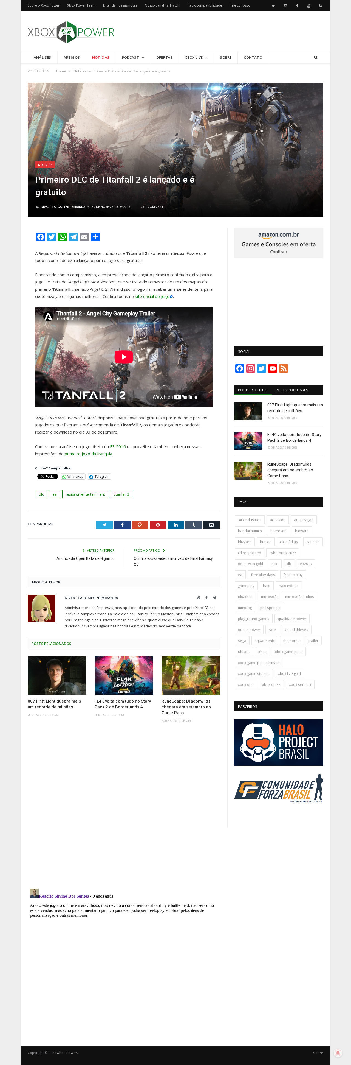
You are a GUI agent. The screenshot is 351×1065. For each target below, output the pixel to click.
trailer (313, 640)
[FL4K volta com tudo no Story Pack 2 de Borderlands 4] (124, 675)
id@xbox (245, 596)
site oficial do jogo (152, 296)
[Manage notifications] (338, 1053)
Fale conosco (240, 5)
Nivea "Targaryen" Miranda (63, 207)
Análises (42, 57)
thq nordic (291, 640)
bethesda (278, 530)
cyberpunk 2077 (283, 552)
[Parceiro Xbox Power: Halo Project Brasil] (278, 764)
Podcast (130, 57)
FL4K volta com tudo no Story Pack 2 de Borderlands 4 (123, 704)
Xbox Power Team (81, 5)
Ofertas (164, 57)
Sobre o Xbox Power (44, 5)
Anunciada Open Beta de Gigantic (85, 558)
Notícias (101, 57)
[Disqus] (124, 807)
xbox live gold (289, 673)
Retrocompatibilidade (205, 5)
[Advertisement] (223, 31)
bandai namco (250, 530)
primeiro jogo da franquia (88, 453)
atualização (303, 519)
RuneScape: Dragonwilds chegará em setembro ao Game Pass (186, 707)
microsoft (269, 596)
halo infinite (289, 585)
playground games (253, 618)
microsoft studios (299, 596)
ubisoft (244, 651)
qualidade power (292, 618)
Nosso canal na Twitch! (162, 5)
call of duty (289, 541)
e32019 (306, 563)
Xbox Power (67, 1052)
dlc (41, 494)
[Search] (315, 57)
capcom (313, 541)
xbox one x (271, 684)
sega (242, 640)
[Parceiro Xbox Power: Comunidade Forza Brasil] (278, 812)
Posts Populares (292, 389)
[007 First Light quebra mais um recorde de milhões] (57, 675)
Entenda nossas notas (120, 5)
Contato (253, 57)
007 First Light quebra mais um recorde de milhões (54, 704)
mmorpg (245, 607)
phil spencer (270, 607)
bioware (302, 530)
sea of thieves (296, 629)
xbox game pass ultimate (259, 662)
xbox (262, 651)
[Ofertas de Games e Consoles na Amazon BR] (278, 256)
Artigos (72, 57)
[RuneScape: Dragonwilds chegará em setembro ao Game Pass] (191, 675)
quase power (249, 629)
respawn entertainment (85, 494)
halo (266, 585)
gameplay (246, 585)
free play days (263, 574)
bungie (265, 541)
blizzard (244, 541)
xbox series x (300, 684)
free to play (293, 574)
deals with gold (250, 563)
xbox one (246, 684)
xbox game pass (288, 651)
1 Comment (154, 207)
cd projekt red (249, 552)
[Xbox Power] (71, 31)
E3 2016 (118, 446)
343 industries (249, 519)
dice (274, 563)
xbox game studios (254, 673)
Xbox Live (194, 57)
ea (54, 494)
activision (277, 519)
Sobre (225, 57)
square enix (265, 640)
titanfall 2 (121, 494)
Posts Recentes (253, 389)
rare (272, 629)
